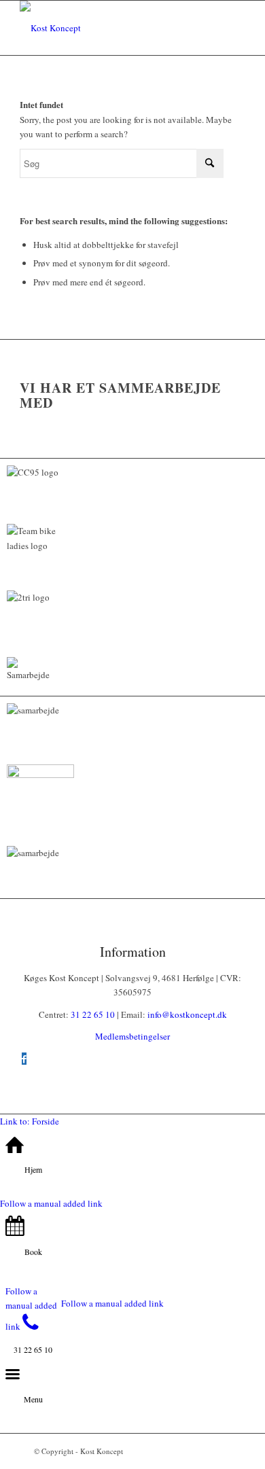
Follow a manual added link (51, 1203)
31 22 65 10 (93, 1014)
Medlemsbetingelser (132, 1036)
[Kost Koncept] (110, 28)
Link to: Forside (29, 1121)
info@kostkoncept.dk (187, 1014)
